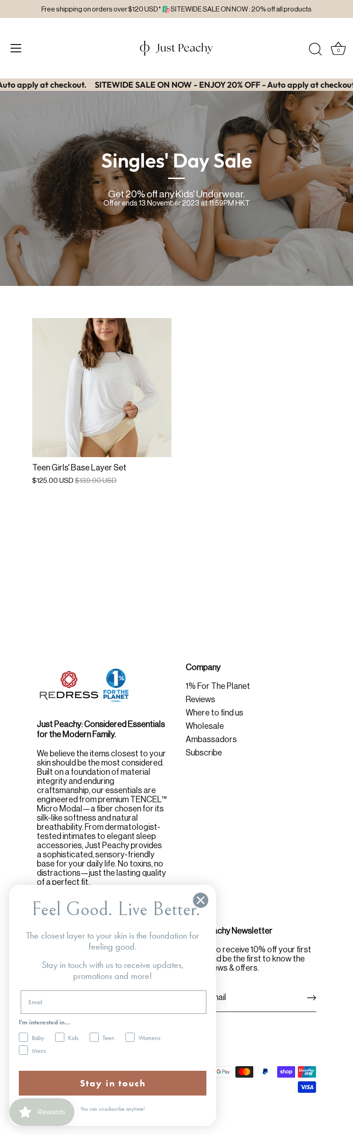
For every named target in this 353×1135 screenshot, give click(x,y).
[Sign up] (311, 997)
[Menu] (16, 48)
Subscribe (204, 752)
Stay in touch (113, 1083)
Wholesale (205, 726)
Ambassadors (211, 739)
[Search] (315, 49)
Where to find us (214, 712)
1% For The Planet (218, 686)
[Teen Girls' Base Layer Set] (101, 387)
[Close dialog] (201, 900)
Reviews (200, 699)
